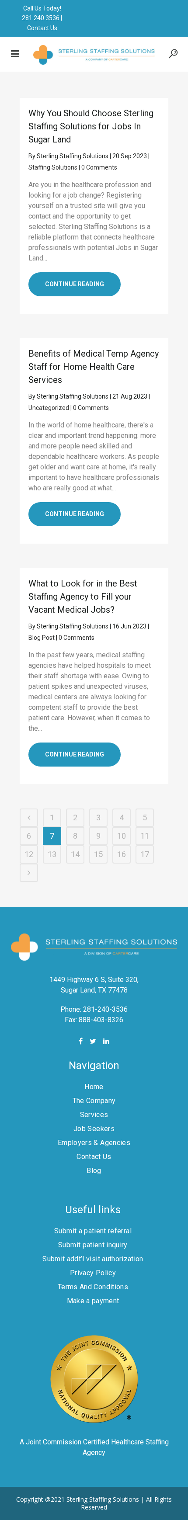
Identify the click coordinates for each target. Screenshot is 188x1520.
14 (75, 854)
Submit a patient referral (93, 1231)
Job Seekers (94, 1128)
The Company (94, 1101)
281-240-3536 (105, 1009)
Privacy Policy (93, 1273)
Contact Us (42, 27)
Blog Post (41, 637)
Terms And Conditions (93, 1287)
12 (28, 854)
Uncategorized (48, 407)
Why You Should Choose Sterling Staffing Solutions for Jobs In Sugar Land (90, 126)
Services (94, 1115)
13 (52, 854)
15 (98, 854)
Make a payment (93, 1301)
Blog (94, 1170)
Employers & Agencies (94, 1142)
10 (121, 835)
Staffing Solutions (52, 167)
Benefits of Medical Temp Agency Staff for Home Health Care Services (93, 366)
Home (93, 1087)
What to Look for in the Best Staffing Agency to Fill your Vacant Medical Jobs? (82, 596)
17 (144, 854)
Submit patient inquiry (93, 1245)
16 (121, 854)
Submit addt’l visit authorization (92, 1259)
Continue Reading (74, 284)
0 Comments (99, 167)
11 (144, 835)
